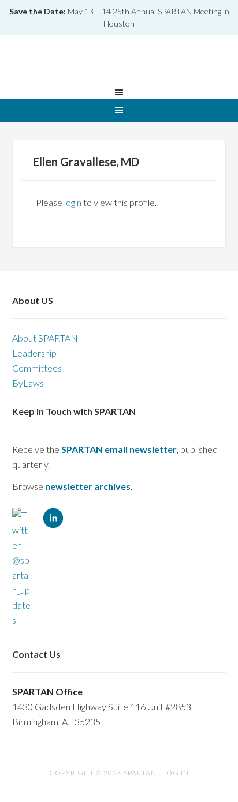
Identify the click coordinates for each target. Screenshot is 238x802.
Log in (175, 773)
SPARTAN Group (119, 63)
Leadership (34, 352)
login (72, 202)
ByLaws (28, 382)
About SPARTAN (45, 337)
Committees (37, 367)
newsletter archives (88, 486)
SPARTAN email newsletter (119, 449)
